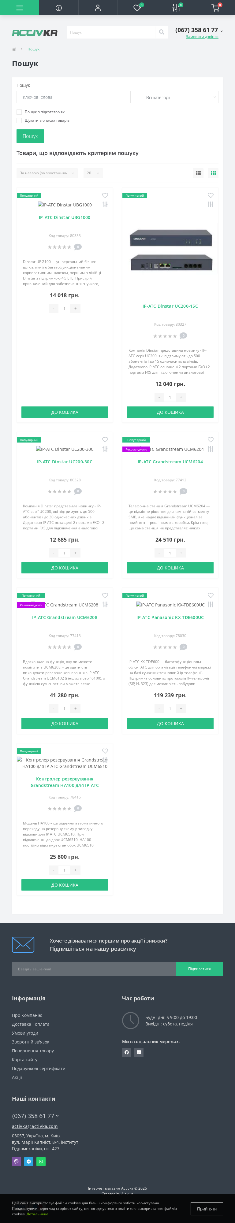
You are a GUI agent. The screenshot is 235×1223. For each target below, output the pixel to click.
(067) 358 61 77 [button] (33, 1115)
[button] (98, 7)
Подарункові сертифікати (38, 1068)
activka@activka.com (35, 1126)
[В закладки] (105, 196)
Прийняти (207, 1209)
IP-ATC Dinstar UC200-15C (170, 306)
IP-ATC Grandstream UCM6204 (170, 462)
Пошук (23, 85)
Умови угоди (25, 1033)
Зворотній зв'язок (30, 1042)
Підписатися (199, 968)
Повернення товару (33, 1051)
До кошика (64, 412)
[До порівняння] (105, 205)
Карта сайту (24, 1059)
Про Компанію (27, 1015)
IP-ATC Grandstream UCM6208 (64, 617)
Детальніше (37, 1214)
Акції (17, 1077)
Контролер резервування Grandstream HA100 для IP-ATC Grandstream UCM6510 (65, 785)
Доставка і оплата (31, 1024)
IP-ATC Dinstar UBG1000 (65, 217)
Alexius (127, 1193)
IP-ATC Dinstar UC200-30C (64, 462)
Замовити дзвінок (202, 36)
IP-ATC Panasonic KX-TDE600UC (170, 617)
